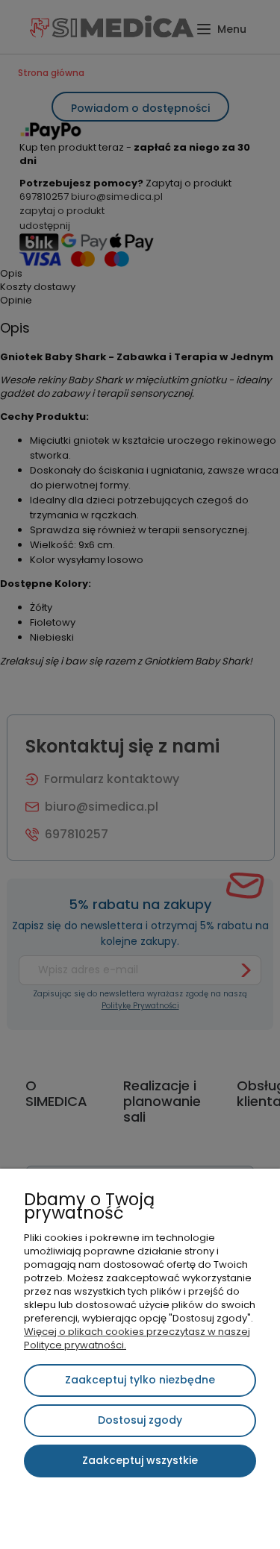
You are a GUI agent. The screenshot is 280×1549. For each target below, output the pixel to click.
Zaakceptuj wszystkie (140, 1460)
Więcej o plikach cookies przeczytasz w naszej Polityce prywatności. (137, 1338)
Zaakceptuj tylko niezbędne (140, 1379)
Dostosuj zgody (140, 1420)
